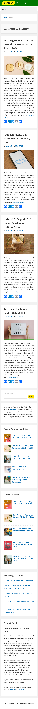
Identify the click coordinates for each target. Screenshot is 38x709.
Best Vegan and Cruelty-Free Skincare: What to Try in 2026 (18, 44)
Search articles (8, 394)
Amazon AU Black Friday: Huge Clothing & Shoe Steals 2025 (23, 544)
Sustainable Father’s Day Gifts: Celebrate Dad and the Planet (23, 457)
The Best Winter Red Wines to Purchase (18, 580)
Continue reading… (19, 202)
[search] (20, 9)
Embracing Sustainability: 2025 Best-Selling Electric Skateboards (23, 479)
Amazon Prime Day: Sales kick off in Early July (17, 138)
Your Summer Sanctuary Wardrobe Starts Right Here (23, 530)
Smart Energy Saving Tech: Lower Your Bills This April (21, 436)
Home (5, 17)
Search (31, 397)
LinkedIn (12, 689)
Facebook (21, 689)
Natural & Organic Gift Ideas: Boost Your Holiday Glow (18, 223)
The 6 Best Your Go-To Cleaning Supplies (20, 468)
